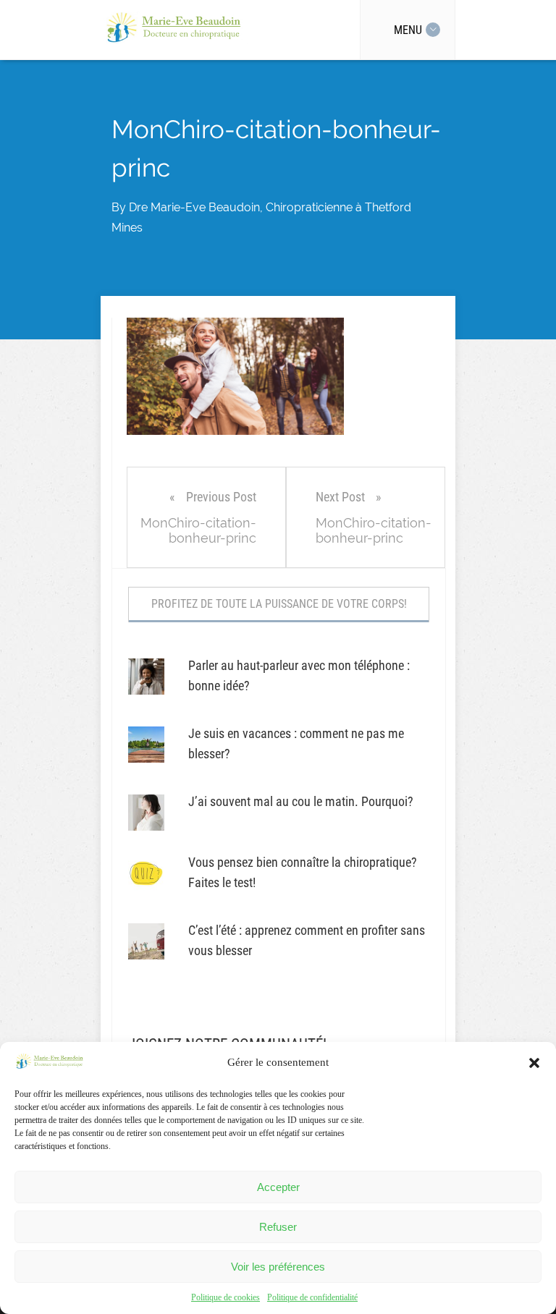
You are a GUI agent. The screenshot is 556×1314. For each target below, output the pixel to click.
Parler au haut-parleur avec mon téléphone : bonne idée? (299, 675)
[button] (534, 1063)
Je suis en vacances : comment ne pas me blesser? (296, 743)
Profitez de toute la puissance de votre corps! (279, 604)
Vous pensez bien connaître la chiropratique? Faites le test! (302, 872)
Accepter (278, 1187)
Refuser (278, 1227)
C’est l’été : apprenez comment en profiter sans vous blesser (306, 940)
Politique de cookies (225, 1297)
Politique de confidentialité (312, 1297)
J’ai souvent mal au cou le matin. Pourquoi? (300, 801)
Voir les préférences (278, 1266)
